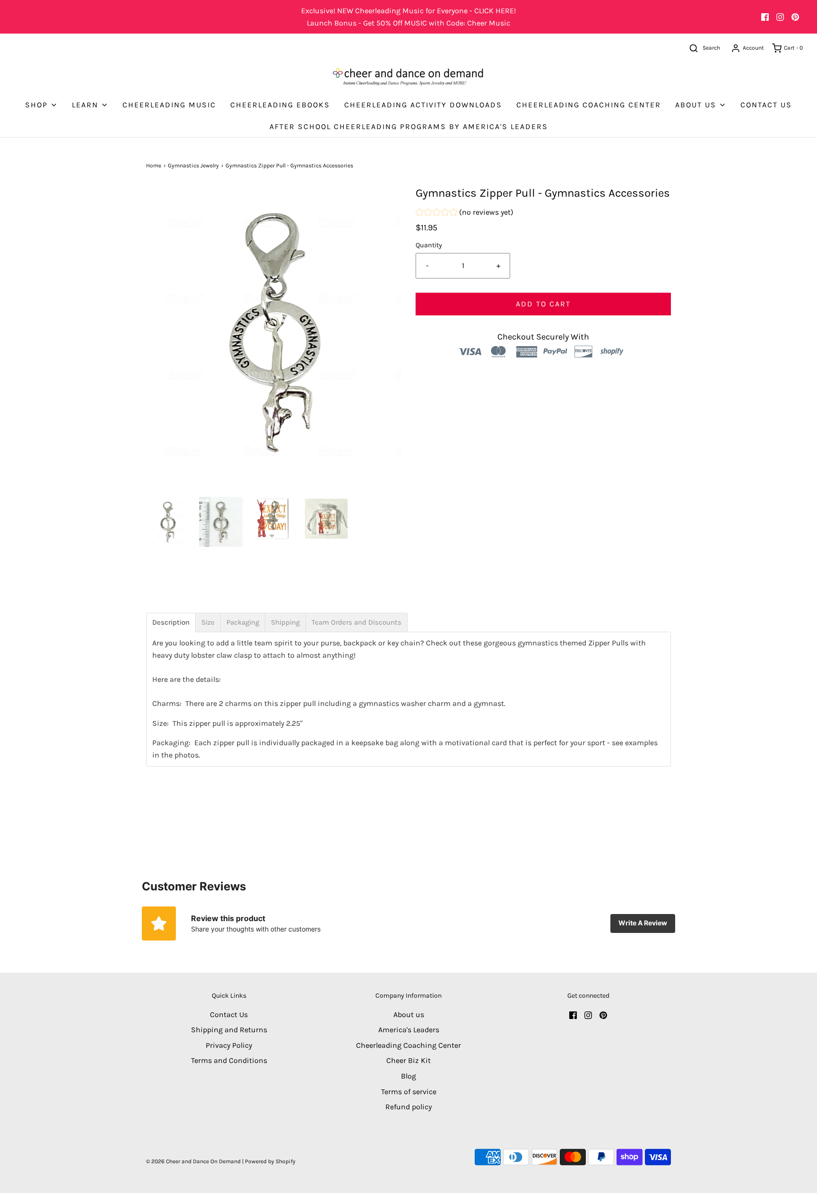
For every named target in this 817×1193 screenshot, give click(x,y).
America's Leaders (408, 1029)
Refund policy (408, 1106)
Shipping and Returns (229, 1029)
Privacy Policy (229, 1045)
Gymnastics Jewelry (193, 165)
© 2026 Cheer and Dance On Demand (193, 1161)
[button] (168, 522)
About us (408, 1014)
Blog (408, 1075)
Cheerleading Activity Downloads (423, 104)
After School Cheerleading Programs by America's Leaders (408, 126)
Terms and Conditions (229, 1060)
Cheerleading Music (169, 104)
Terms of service (408, 1091)
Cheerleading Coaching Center (588, 104)
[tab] (171, 622)
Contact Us (766, 104)
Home (153, 165)
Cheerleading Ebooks (280, 104)
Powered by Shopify (270, 1161)
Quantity (429, 245)
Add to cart (543, 303)
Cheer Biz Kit (408, 1060)
